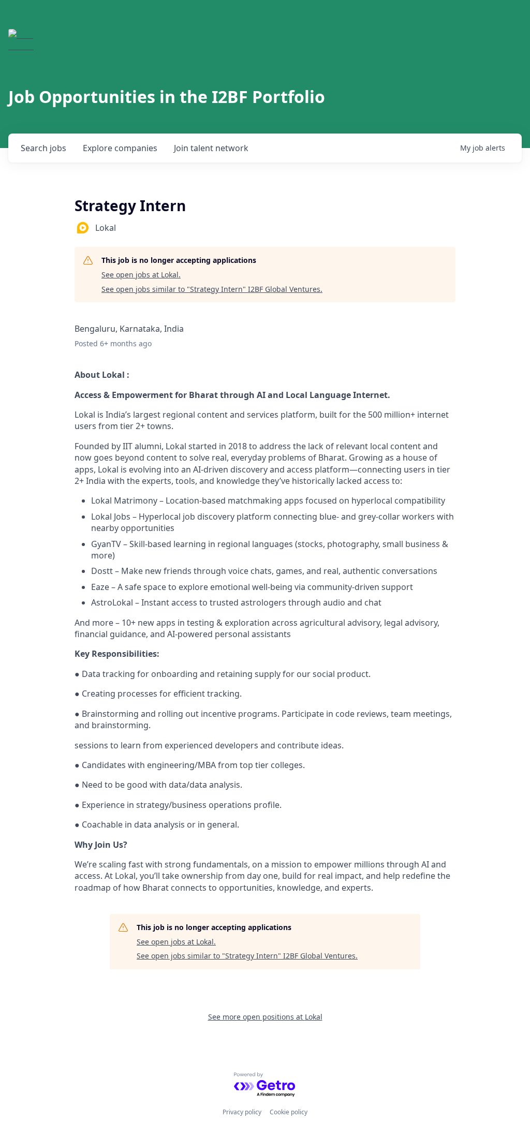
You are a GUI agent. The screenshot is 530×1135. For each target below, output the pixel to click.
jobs (43, 148)
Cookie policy (288, 1112)
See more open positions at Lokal (265, 1017)
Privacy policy (242, 1112)
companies (120, 148)
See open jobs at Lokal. (141, 274)
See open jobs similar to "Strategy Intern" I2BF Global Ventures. (211, 289)
